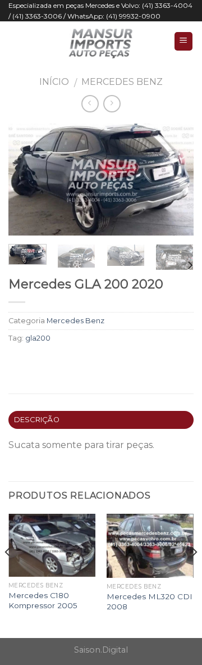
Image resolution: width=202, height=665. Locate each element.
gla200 (37, 338)
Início (54, 81)
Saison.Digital (101, 650)
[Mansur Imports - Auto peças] (101, 41)
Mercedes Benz (122, 81)
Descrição (36, 419)
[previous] (26, 180)
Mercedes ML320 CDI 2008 (149, 601)
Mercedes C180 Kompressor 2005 (42, 600)
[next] (176, 180)
